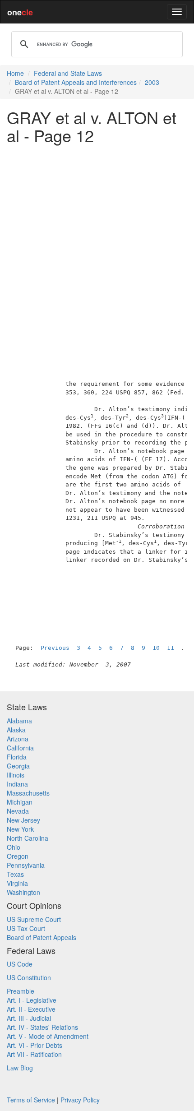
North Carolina (27, 838)
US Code (19, 963)
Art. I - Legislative (31, 1000)
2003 (152, 82)
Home (15, 73)
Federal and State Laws (68, 73)
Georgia (18, 765)
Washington (23, 892)
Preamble (20, 990)
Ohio (13, 847)
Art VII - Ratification (34, 1054)
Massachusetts (28, 792)
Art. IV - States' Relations (42, 1027)
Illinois (15, 774)
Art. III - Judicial (29, 1018)
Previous (55, 647)
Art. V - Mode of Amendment (47, 1036)
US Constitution (29, 977)
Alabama (19, 720)
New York (20, 828)
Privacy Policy (80, 1099)
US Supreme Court (34, 919)
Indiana (17, 783)
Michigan (19, 801)
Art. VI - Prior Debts (34, 1045)
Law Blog (20, 1067)
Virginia (17, 883)
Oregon (17, 856)
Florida (17, 756)
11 (170, 647)
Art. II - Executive (31, 1009)
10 (156, 647)
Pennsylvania (26, 865)
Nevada (18, 810)
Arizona (17, 738)
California (20, 747)
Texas (15, 874)
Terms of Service (31, 1099)
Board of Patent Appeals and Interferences (76, 82)
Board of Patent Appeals (41, 937)
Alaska (16, 729)
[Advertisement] (97, 247)
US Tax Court (26, 928)
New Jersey (23, 819)
